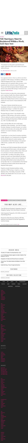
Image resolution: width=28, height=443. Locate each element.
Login (18, 224)
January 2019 (3, 370)
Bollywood (3, 304)
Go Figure (3, 316)
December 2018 (4, 371)
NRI (7, 281)
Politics (2, 331)
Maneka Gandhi (11, 200)
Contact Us (3, 298)
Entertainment (22, 281)
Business (2, 307)
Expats (12, 281)
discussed (3, 175)
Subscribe (3, 296)
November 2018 (4, 373)
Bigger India (10, 286)
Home (4, 281)
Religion (2, 335)
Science (2, 336)
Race (2, 332)
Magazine (3, 325)
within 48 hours (9, 90)
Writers (2, 294)
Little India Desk (5, 70)
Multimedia (3, 333)
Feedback (3, 299)
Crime (2, 308)
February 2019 (4, 369)
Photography (3, 329)
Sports (2, 337)
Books (2, 306)
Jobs (2, 295)
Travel (2, 340)
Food (2, 315)
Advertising (17, 286)
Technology (3, 338)
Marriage (16, 200)
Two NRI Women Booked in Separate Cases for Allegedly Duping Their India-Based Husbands (13, 209)
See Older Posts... (4, 374)
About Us (2, 291)
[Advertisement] (14, 15)
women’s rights (22, 200)
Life (16, 281)
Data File (2, 310)
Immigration (3, 319)
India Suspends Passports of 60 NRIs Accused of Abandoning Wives (14, 213)
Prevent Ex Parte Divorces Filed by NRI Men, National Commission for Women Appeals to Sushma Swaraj (13, 219)
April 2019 (3, 367)
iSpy (2, 320)
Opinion (2, 328)
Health (2, 317)
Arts (1, 303)
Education (3, 311)
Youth (2, 341)
